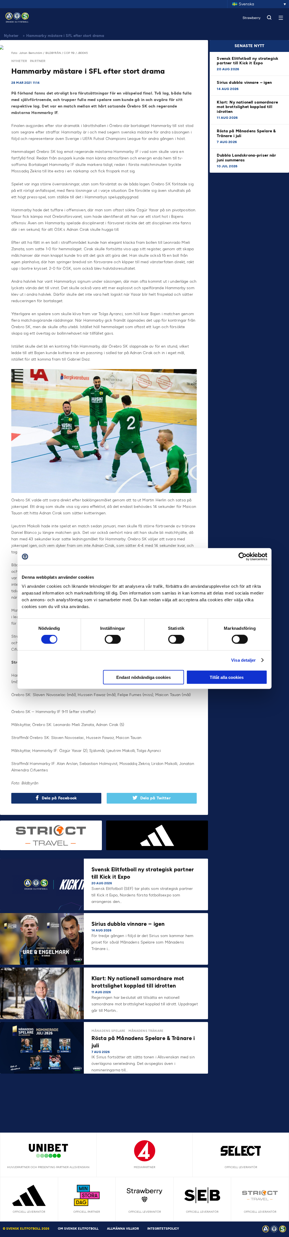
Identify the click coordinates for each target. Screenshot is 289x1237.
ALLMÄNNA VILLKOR (123, 1229)
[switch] (113, 639)
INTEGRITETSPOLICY (163, 1229)
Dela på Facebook (59, 798)
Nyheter (11, 36)
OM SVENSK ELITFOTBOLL (78, 1229)
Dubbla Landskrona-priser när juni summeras (246, 157)
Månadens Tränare (145, 1031)
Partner (37, 61)
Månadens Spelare (108, 1031)
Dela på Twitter (155, 798)
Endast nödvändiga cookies (143, 677)
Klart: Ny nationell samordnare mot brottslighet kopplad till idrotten (247, 107)
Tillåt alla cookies (227, 677)
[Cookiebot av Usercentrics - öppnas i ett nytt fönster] (242, 556)
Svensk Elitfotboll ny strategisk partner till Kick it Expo (247, 60)
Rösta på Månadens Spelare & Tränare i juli (246, 133)
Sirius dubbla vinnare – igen (245, 82)
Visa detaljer (243, 660)
